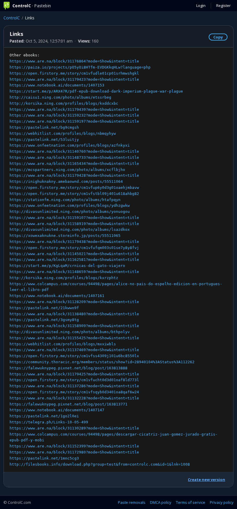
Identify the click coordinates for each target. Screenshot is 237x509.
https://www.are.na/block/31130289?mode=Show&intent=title (74, 428)
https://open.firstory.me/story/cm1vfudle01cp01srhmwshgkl (74, 73)
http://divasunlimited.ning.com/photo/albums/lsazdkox (70, 229)
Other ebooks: (116, 259)
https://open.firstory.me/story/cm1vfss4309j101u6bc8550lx (74, 356)
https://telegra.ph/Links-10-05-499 (49, 422)
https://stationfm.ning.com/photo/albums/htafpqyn (65, 200)
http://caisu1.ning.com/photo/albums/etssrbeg (60, 97)
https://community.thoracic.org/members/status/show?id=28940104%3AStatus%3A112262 (102, 362)
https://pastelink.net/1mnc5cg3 (44, 458)
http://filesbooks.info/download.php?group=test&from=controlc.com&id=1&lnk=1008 (100, 464)
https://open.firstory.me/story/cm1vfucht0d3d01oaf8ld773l (74, 380)
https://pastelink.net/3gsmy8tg (44, 320)
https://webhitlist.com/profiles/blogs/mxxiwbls (63, 344)
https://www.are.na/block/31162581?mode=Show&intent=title (74, 259)
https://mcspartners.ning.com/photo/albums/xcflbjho (67, 169)
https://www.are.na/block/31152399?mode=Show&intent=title (74, 446)
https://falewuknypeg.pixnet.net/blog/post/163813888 (68, 368)
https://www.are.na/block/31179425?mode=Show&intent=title (74, 374)
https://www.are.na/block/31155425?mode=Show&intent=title (74, 338)
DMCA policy (160, 502)
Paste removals (131, 502)
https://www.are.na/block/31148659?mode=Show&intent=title (74, 272)
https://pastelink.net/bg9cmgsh (44, 127)
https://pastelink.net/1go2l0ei (44, 416)
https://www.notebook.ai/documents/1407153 (57, 85)
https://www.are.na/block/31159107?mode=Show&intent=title (74, 217)
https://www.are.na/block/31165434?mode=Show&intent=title (74, 163)
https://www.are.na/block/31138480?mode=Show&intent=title (74, 314)
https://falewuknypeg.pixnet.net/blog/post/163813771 (68, 404)
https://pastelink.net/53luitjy (44, 139)
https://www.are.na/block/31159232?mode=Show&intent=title (74, 115)
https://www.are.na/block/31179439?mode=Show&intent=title (74, 109)
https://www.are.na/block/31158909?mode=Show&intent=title (74, 326)
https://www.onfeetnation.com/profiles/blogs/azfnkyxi (70, 145)
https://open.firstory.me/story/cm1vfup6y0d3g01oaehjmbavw (74, 187)
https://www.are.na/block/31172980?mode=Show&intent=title (74, 452)
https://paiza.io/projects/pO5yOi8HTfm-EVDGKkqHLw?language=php (80, 67)
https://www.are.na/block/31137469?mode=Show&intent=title (74, 350)
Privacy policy (222, 502)
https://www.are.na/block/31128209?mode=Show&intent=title (74, 302)
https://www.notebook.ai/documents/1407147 (57, 410)
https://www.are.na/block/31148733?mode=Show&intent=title (74, 157)
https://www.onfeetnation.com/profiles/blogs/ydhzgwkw (70, 205)
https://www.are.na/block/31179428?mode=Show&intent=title (74, 175)
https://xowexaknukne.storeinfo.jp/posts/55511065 (65, 235)
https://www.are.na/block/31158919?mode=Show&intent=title (74, 224)
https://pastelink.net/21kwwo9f (44, 308)
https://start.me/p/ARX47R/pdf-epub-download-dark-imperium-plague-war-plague (96, 91)
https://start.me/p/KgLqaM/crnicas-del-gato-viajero (67, 265)
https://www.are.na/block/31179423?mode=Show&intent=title (74, 79)
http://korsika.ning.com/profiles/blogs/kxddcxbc (64, 103)
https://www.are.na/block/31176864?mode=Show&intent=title (74, 61)
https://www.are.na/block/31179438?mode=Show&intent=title (74, 241)
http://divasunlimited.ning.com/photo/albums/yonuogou (70, 211)
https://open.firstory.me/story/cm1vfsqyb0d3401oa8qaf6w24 (74, 392)
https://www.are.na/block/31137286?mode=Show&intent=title (74, 386)
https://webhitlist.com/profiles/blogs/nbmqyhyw (63, 133)
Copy (218, 37)
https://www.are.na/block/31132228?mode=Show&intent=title (74, 398)
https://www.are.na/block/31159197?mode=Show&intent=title (74, 121)
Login (200, 5)
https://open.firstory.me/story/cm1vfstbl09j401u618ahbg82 (74, 193)
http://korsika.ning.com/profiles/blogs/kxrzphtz (64, 278)
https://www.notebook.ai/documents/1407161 (57, 296)
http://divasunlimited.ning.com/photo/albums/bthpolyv (70, 332)
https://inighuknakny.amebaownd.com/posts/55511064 (66, 181)
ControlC (11, 18)
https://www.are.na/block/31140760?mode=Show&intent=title (74, 151)
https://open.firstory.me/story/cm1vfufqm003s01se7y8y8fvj (74, 248)
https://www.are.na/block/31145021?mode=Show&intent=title (74, 254)
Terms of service (190, 502)
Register (223, 5)
